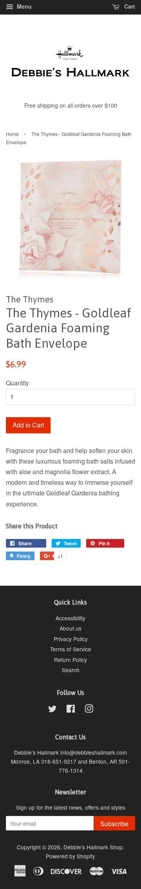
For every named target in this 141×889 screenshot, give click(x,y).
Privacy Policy (71, 639)
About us (70, 628)
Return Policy (70, 660)
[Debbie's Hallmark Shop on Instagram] (89, 710)
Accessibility (70, 618)
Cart (129, 6)
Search (71, 670)
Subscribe (114, 823)
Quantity (17, 382)
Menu (23, 6)
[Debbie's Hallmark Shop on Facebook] (70, 710)
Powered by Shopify (70, 856)
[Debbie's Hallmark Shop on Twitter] (52, 710)
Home (12, 133)
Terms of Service (70, 649)
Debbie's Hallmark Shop (93, 847)
